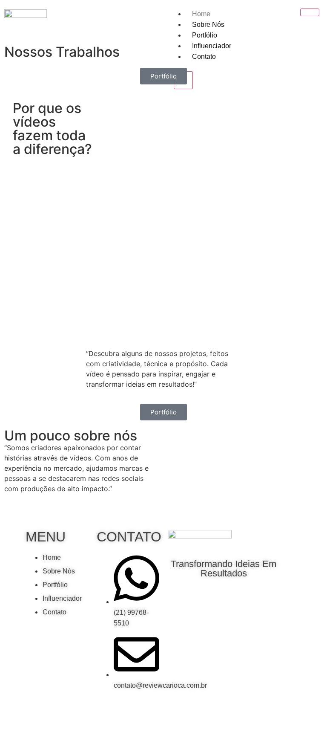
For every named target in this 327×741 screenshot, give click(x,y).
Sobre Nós (208, 24)
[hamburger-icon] (309, 12)
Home (201, 13)
